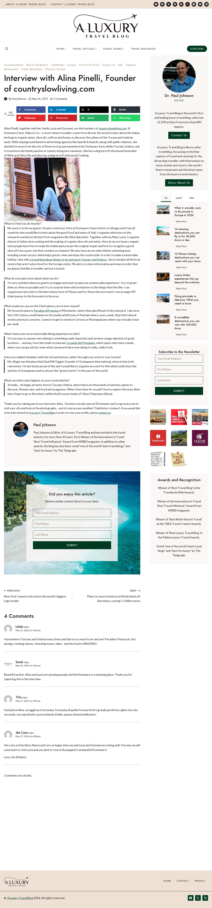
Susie (19, 662)
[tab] (166, 198)
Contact (183, 881)
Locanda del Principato (81, 343)
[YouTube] (200, 4)
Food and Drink (89, 65)
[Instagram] (194, 4)
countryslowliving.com (113, 128)
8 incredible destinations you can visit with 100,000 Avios (187, 323)
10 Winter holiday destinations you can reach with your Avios (188, 257)
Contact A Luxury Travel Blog (73, 4)
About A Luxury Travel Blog (26, 4)
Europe (71, 65)
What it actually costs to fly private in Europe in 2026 (188, 211)
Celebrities (58, 65)
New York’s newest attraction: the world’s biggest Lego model (35, 596)
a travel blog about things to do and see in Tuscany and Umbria (67, 259)
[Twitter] (168, 4)
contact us (104, 412)
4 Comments (60, 99)
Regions (131, 65)
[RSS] (206, 4)
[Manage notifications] (203, 899)
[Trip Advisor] (187, 4)
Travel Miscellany (31, 69)
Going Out (108, 65)
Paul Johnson (19, 99)
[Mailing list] (156, 4)
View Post (182, 222)
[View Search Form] (6, 48)
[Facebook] (162, 4)
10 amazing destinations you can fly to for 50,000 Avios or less (187, 234)
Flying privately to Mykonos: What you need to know (187, 300)
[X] (198, 898)
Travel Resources (143, 49)
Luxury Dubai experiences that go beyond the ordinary (187, 278)
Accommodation (14, 65)
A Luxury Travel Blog (42, 412)
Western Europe (55, 69)
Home (167, 881)
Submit (72, 545)
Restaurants (11, 69)
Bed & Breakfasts (37, 65)
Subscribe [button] (197, 49)
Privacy (200, 881)
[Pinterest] (181, 4)
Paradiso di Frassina (46, 310)
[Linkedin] (175, 4)
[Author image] (5, 99)
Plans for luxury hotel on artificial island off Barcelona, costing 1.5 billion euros (113, 596)
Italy (120, 65)
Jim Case (22, 732)
